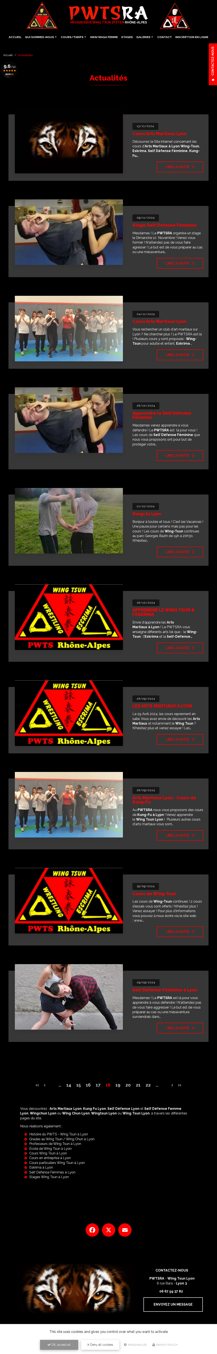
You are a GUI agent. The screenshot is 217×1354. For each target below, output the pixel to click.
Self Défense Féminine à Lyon (164, 989)
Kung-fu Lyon (146, 513)
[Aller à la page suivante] (173, 1082)
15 (78, 1085)
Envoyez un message (173, 1304)
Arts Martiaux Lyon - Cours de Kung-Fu (164, 800)
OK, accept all (61, 1344)
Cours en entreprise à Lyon (50, 1158)
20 (128, 1085)
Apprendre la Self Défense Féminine (161, 415)
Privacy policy (167, 1344)
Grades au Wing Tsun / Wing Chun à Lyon (62, 1139)
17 (98, 1085)
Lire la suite (178, 167)
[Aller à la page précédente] (43, 1082)
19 (117, 1085)
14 (68, 1085)
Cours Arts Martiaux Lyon (159, 133)
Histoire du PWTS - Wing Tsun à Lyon (58, 1134)
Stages (127, 37)
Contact (164, 37)
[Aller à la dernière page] (181, 1082)
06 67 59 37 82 (171, 1291)
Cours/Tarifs (72, 37)
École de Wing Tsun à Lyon (50, 1149)
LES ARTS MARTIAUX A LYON (162, 706)
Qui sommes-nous (39, 37)
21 (138, 1085)
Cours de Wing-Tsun (154, 893)
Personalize (137, 1344)
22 (148, 1085)
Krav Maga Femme (104, 37)
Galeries (143, 37)
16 (88, 1085)
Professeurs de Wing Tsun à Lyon (55, 1144)
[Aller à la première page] (35, 1082)
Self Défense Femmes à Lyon (52, 1172)
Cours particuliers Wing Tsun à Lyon (57, 1163)
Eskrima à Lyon (41, 1167)
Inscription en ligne (191, 37)
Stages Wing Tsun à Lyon (49, 1177)
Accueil (15, 37)
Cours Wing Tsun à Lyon (48, 1153)
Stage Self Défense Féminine (164, 225)
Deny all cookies (101, 1344)
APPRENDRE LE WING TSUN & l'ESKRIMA (163, 612)
